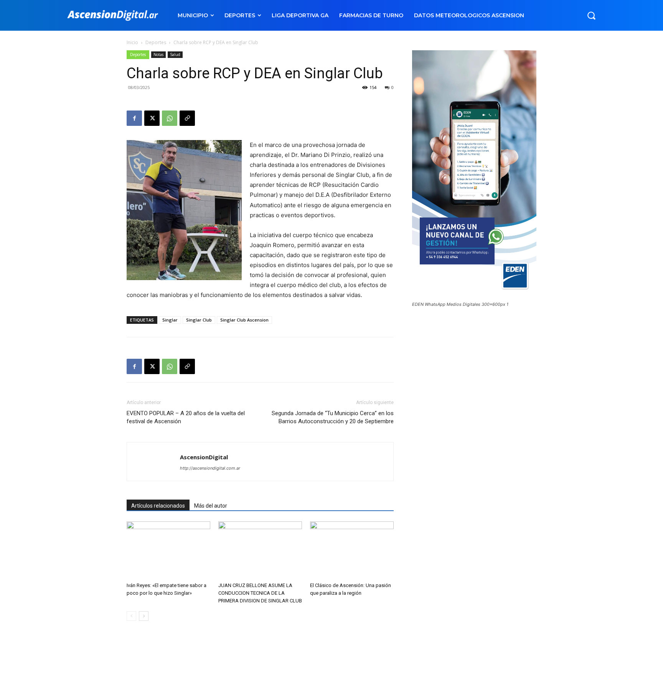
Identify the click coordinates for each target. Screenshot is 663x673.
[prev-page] (131, 616)
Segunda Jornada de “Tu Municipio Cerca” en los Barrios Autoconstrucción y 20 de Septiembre (333, 417)
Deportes (155, 42)
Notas (158, 54)
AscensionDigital (204, 457)
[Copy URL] (187, 118)
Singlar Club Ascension (244, 320)
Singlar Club (199, 320)
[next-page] (143, 616)
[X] (152, 118)
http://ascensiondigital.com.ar (210, 468)
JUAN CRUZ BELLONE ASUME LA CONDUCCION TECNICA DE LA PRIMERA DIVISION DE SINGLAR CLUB (260, 593)
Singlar (170, 320)
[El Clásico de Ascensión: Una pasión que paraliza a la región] (352, 550)
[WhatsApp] (169, 118)
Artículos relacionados (158, 506)
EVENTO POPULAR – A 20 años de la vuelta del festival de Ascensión (186, 417)
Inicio (132, 42)
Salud (175, 54)
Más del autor (210, 506)
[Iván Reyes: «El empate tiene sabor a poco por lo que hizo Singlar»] (168, 550)
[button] (591, 15)
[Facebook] (134, 118)
